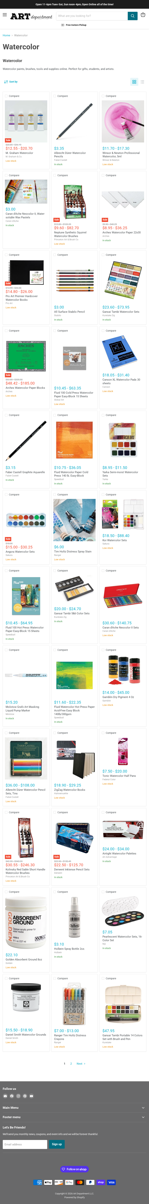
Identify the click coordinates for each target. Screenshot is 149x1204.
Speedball (59, 479)
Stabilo (57, 315)
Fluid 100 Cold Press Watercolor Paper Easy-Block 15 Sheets (73, 394)
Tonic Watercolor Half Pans (119, 776)
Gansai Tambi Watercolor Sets (120, 311)
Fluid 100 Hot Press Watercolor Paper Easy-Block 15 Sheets (25, 629)
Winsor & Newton (110, 160)
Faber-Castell (60, 160)
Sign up (57, 1144)
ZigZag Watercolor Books (69, 789)
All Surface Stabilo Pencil (69, 311)
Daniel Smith (12, 1038)
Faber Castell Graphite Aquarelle (25, 472)
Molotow (10, 714)
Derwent (58, 873)
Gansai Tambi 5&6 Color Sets (72, 613)
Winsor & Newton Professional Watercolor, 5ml (121, 154)
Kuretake (106, 1042)
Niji (104, 944)
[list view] (142, 82)
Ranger (57, 555)
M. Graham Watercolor (19, 153)
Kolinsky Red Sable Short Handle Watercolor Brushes (25, 871)
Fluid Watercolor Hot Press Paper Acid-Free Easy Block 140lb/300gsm (74, 710)
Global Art (59, 400)
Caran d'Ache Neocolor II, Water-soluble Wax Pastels (25, 215)
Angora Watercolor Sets (20, 551)
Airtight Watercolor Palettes (119, 853)
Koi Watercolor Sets (114, 540)
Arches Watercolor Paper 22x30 (121, 232)
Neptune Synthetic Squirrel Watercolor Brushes (70, 234)
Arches (105, 236)
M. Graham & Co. (14, 156)
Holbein (58, 952)
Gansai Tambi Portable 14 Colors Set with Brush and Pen (122, 1037)
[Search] (133, 16)
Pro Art (9, 303)
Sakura (9, 555)
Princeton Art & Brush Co (66, 239)
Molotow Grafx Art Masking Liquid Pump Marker (22, 708)
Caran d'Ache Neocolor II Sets (120, 627)
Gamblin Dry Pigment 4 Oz (118, 697)
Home (6, 35)
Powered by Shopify (74, 1197)
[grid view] (134, 82)
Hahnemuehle (61, 793)
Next (80, 1063)
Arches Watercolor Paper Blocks (25, 387)
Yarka (105, 479)
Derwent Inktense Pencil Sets (72, 869)
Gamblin (106, 700)
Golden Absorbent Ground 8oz (24, 959)
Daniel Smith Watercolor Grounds (26, 1034)
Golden (9, 963)
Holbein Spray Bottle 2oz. (69, 948)
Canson (106, 387)
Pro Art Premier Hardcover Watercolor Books (22, 298)
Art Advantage (109, 857)
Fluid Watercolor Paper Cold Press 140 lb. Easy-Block (71, 474)
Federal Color (109, 779)
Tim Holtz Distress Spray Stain (72, 551)
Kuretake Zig (108, 315)
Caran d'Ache (12, 221)
